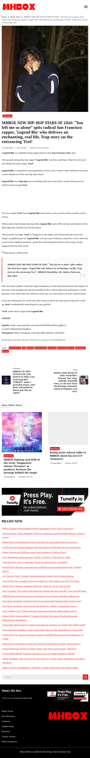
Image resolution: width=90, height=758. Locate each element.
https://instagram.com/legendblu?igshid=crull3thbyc (39, 332)
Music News (7, 116)
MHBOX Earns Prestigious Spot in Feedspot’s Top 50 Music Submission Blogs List (40, 596)
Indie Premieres (9, 741)
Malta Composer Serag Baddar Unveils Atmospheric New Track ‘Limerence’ (38, 528)
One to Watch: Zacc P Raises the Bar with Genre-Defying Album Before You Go (39, 611)
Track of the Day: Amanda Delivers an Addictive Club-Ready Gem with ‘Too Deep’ (41, 581)
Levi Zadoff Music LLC (66, 348)
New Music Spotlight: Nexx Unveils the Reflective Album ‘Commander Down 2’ (40, 606)
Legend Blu (52, 348)
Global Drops (8, 726)
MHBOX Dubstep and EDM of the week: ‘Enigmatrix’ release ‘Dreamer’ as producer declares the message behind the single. (22, 466)
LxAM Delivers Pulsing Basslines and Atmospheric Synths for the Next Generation (41, 547)
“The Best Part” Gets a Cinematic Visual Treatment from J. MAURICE (35, 562)
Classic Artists (8, 736)
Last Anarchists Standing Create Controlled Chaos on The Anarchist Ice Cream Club (42, 629)
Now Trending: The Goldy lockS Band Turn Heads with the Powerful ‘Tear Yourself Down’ (44, 591)
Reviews (6, 731)
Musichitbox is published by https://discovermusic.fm (45, 751)
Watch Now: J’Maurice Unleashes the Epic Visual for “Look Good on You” (36, 586)
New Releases (8, 716)
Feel (23, 348)
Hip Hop (30, 348)
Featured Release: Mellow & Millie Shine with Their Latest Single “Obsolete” (39, 648)
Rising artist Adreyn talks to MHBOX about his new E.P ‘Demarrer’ (68, 456)
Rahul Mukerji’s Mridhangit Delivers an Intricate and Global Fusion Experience (40, 542)
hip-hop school (40, 348)
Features (6, 721)
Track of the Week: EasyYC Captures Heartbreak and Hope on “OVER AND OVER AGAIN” (44, 624)
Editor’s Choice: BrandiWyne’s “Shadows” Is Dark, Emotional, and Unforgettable (40, 667)
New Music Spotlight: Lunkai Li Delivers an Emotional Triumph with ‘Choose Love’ (41, 601)
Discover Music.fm (23, 698)
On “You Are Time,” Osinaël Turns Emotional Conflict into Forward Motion (38, 576)
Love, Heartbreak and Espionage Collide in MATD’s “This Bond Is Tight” (36, 557)
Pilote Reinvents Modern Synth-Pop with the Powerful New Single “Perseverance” (41, 643)
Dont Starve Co (15, 348)
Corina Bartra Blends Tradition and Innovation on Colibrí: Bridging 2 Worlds (38, 653)
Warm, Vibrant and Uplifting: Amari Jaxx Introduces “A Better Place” (34, 552)
